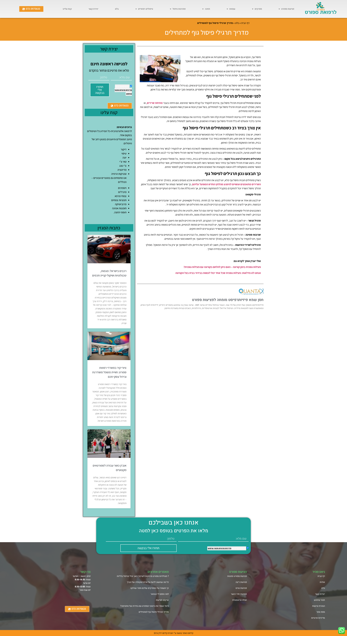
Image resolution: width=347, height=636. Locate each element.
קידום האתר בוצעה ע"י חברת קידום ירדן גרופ (173, 633)
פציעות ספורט (287, 9)
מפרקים (258, 9)
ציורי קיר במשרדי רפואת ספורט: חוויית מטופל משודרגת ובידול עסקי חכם (109, 372)
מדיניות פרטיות (125, 90)
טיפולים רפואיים (145, 9)
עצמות (232, 9)
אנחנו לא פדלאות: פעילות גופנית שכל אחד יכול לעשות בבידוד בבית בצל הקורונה (218, 273)
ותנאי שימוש (213, 548)
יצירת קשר (93, 9)
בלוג (117, 9)
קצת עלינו (67, 9)
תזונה (207, 9)
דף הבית (245, 23)
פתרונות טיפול (179, 9)
